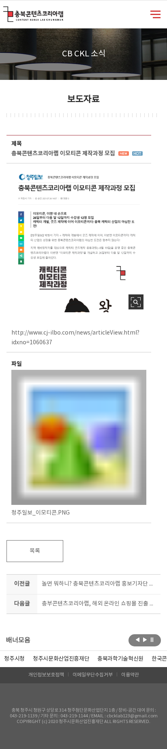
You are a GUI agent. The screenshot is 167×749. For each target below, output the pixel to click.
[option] (14, 659)
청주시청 (14, 659)
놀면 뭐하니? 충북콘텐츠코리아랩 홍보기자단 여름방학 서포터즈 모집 (99, 584)
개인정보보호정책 (46, 675)
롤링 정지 (152, 639)
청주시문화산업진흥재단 (61, 659)
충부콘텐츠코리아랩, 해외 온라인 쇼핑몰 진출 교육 (99, 604)
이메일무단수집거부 (93, 675)
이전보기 (138, 639)
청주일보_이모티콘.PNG (40, 513)
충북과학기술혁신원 (120, 659)
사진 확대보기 (136, 302)
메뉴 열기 (155, 13)
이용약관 (130, 675)
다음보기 (145, 639)
